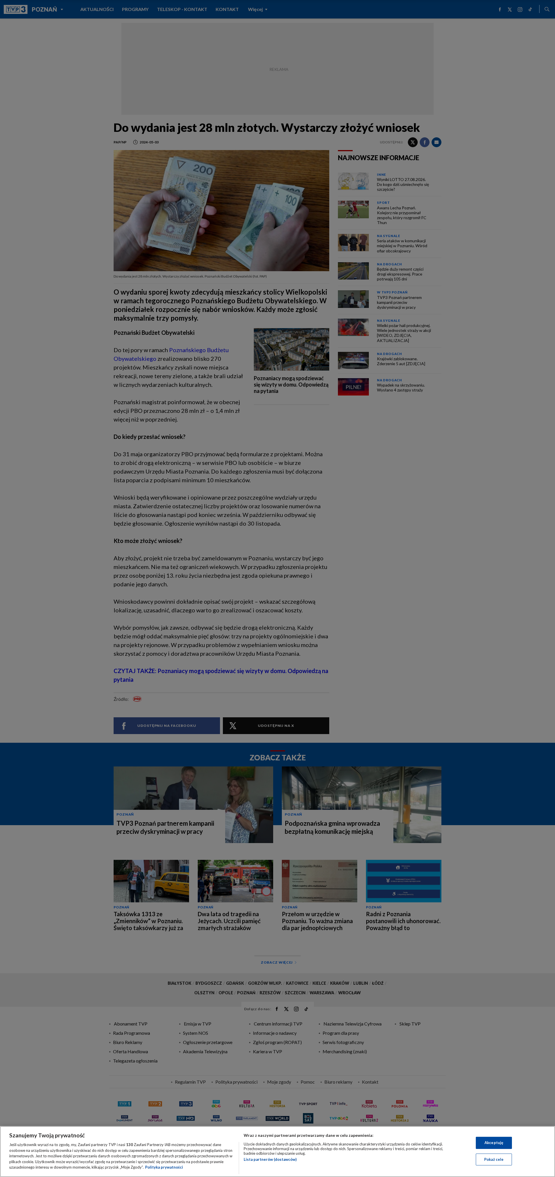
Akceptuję (493, 1142)
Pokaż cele (494, 1159)
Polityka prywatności (164, 1167)
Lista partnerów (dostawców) (270, 1159)
